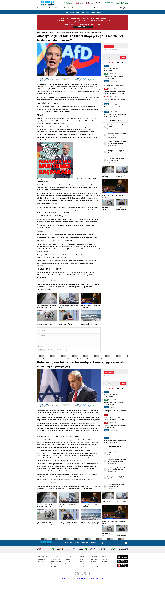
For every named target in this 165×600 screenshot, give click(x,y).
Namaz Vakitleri (49, 549)
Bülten (77, 12)
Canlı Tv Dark (54, 556)
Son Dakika (40, 8)
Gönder (42, 350)
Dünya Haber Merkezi (42, 32)
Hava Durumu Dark (42, 556)
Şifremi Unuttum (106, 561)
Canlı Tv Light (40, 561)
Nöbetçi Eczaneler (56, 561)
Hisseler (92, 549)
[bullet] (60, 350)
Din (83, 12)
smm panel (54, 566)
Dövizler (81, 559)
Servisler (49, 8)
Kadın (79, 8)
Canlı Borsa (68, 556)
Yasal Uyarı (101, 578)
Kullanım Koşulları (93, 578)
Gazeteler (113, 8)
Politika (99, 12)
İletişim (70, 578)
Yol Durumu (111, 549)
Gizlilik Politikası (76, 578)
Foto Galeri (88, 8)
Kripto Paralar (123, 549)
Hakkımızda (64, 578)
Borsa (39, 549)
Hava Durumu (71, 549)
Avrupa (72, 12)
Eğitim (87, 12)
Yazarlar (105, 8)
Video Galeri (94, 559)
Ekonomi (66, 8)
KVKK (87, 578)
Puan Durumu (83, 549)
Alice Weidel (41, 289)
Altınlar (81, 556)
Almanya (49, 289)
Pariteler (102, 549)
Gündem (57, 8)
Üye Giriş (104, 556)
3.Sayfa (66, 12)
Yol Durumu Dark (41, 559)
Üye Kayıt (104, 559)
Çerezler (83, 578)
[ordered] (58, 350)
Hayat (93, 12)
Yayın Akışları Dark (56, 559)
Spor (73, 8)
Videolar (96, 8)
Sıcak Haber (94, 566)
